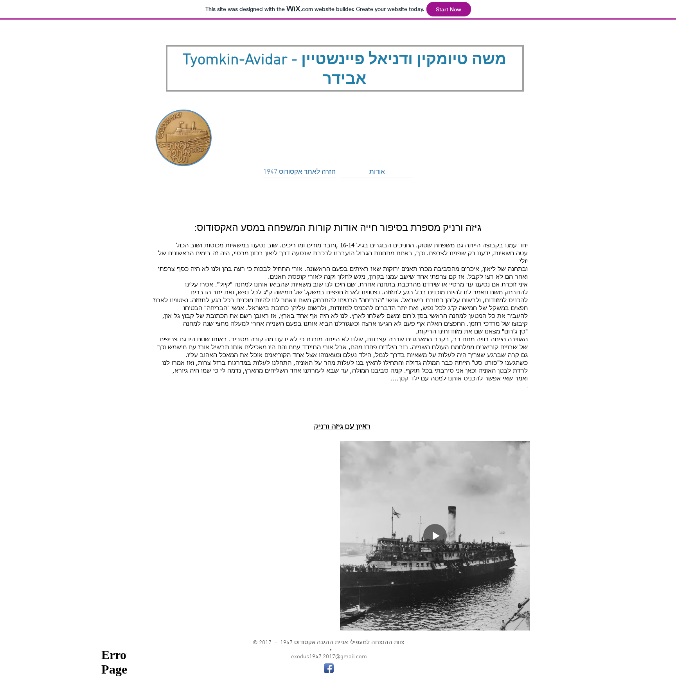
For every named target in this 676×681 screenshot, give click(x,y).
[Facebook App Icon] (329, 668)
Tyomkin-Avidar (235, 60)
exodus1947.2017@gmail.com (329, 656)
